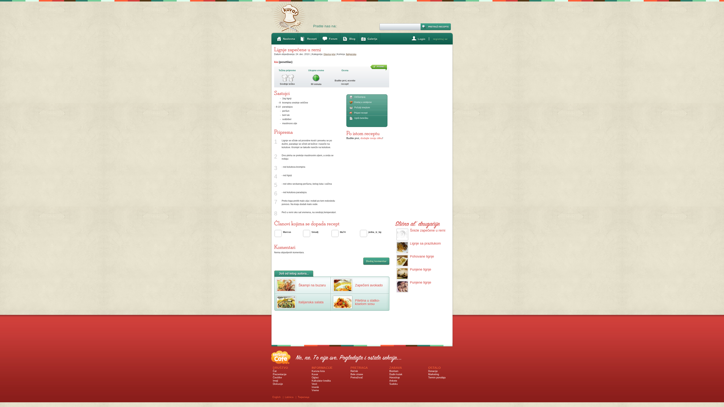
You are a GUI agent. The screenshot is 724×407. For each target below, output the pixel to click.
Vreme (315, 390)
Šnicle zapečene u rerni (427, 230)
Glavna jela (329, 54)
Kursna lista (318, 371)
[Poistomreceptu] (363, 133)
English (276, 397)
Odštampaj (359, 97)
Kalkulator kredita (321, 380)
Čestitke (277, 377)
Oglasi (315, 377)
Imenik (315, 387)
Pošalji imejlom (362, 107)
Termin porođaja (437, 377)
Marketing (433, 374)
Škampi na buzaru (312, 285)
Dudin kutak (395, 374)
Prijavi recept (360, 113)
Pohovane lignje (422, 256)
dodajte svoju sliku (371, 138)
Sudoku (393, 384)
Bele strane (356, 374)
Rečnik (354, 371)
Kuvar (315, 374)
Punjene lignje (420, 269)
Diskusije (278, 384)
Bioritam (393, 371)
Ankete (393, 380)
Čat (275, 371)
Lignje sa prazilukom (425, 243)
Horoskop (394, 377)
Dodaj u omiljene (363, 102)
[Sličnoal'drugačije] (417, 223)
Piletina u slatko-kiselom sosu (367, 302)
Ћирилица (303, 397)
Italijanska (351, 54)
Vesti (314, 384)
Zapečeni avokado (369, 285)
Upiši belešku (361, 118)
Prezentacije (279, 374)
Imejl (275, 380)
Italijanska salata (311, 302)
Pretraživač (356, 377)
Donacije (433, 371)
